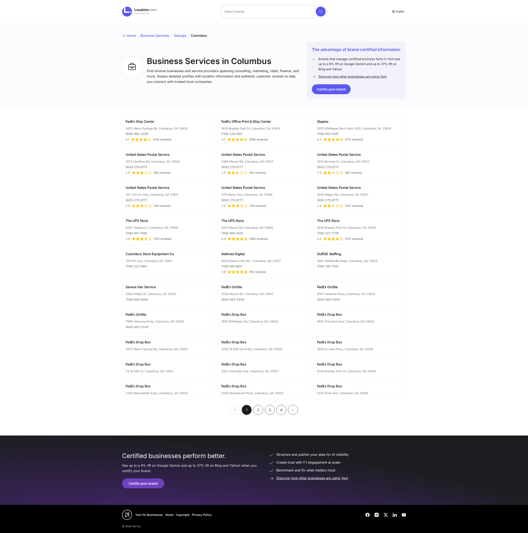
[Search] (321, 12)
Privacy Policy (202, 514)
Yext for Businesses (149, 514)
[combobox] (273, 11)
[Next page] (293, 410)
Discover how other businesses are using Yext (352, 77)
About (169, 514)
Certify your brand (331, 89)
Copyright (183, 514)
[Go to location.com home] (139, 12)
